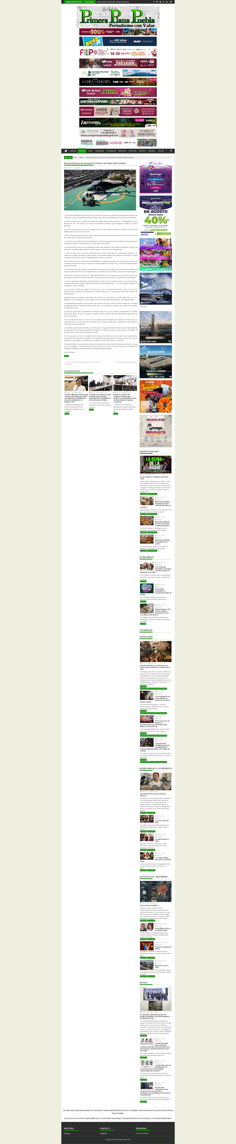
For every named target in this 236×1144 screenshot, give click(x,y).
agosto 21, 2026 (70, 392)
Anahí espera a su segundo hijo (125, 362)
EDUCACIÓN (132, 151)
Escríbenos (103, 1133)
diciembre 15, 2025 (161, 942)
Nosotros (67, 1133)
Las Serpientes (151, 812)
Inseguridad (143, 1035)
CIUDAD (90, 151)
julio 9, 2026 (159, 716)
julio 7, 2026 (159, 739)
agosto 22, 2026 (160, 562)
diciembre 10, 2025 (161, 961)
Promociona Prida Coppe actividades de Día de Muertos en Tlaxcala (82, 363)
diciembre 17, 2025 (161, 924)
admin (79, 167)
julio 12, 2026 (159, 692)
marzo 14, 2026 (160, 517)
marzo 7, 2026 (160, 535)
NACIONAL (152, 151)
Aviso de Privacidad (142, 1133)
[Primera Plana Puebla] (65, 150)
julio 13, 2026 (144, 663)
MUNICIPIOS (122, 151)
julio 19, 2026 (144, 474)
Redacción (79, 392)
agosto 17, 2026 (160, 853)
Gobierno (143, 623)
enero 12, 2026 (145, 903)
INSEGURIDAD (99, 151)
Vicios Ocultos (151, 920)
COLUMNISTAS (111, 151)
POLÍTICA (82, 151)
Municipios (143, 581)
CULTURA (161, 151)
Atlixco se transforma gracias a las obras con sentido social (116, 2)
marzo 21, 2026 (160, 497)
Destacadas (143, 494)
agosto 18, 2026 (160, 834)
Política (66, 356)
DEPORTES (142, 151)
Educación (143, 601)
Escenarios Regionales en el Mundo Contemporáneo (153, 688)
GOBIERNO (73, 151)
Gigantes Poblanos (152, 494)
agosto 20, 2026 (145, 791)
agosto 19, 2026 (160, 816)
